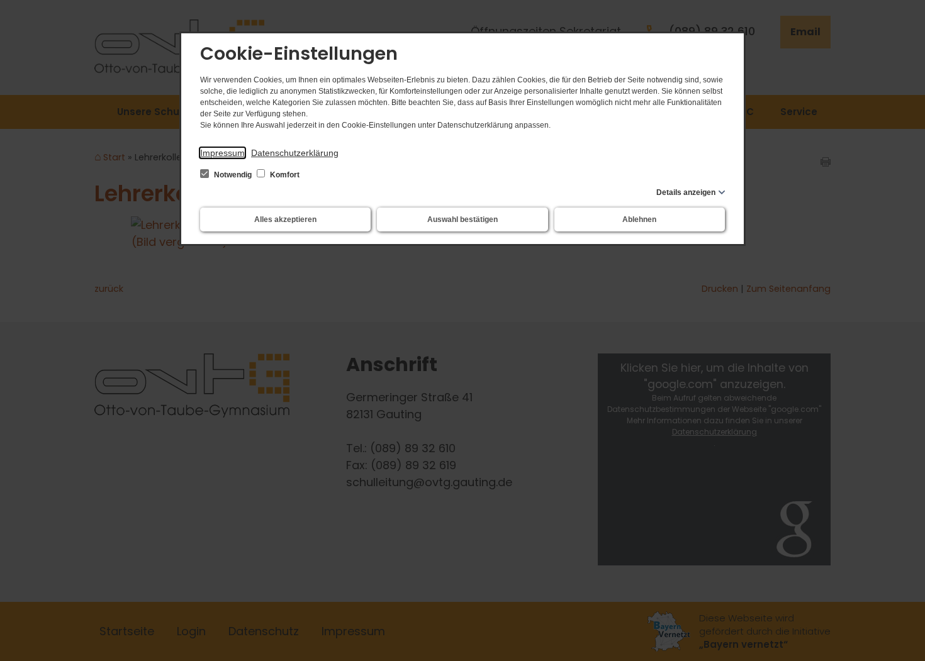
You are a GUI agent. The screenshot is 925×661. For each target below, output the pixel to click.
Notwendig (233, 174)
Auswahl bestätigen (462, 219)
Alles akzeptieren (285, 219)
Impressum (222, 153)
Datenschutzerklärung (295, 153)
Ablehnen (639, 219)
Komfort (284, 174)
